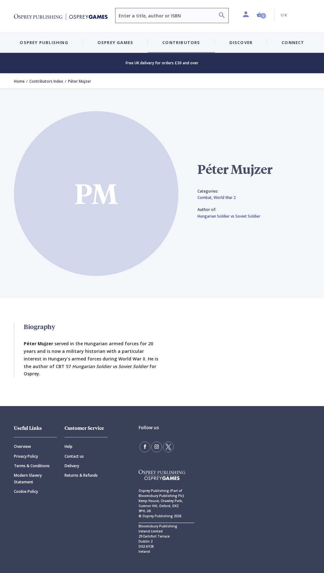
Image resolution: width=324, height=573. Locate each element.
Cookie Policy (26, 491)
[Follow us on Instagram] (156, 447)
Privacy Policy (26, 456)
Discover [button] (241, 42)
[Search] (222, 16)
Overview (22, 446)
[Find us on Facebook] (145, 447)
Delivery (72, 465)
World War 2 (225, 197)
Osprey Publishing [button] (44, 42)
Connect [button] (293, 42)
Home (19, 81)
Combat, (205, 197)
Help (68, 446)
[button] (261, 15)
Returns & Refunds (81, 475)
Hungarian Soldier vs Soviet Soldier (228, 216)
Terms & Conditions (32, 465)
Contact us (74, 456)
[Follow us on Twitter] (168, 447)
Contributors (181, 42)
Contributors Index (46, 81)
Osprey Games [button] (115, 42)
